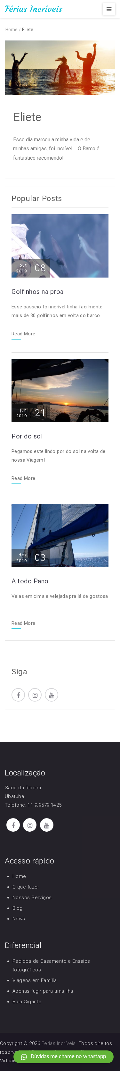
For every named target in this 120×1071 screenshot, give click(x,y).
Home (19, 876)
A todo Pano (30, 581)
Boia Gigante (26, 1002)
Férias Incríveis (33, 9)
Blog (17, 908)
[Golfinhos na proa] (60, 245)
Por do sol (27, 436)
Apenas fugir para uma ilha (42, 991)
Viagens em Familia (34, 980)
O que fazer (25, 887)
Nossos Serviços (32, 897)
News (18, 919)
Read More (23, 334)
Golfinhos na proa (38, 292)
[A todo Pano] (60, 535)
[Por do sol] (60, 390)
